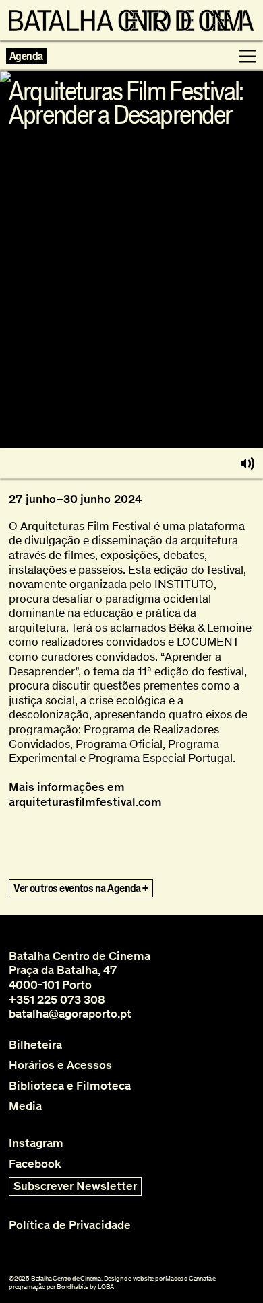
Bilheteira (35, 1045)
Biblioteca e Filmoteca (70, 1086)
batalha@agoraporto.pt (70, 1013)
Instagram (36, 1143)
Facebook (35, 1164)
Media (25, 1106)
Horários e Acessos (60, 1065)
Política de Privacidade (70, 1225)
